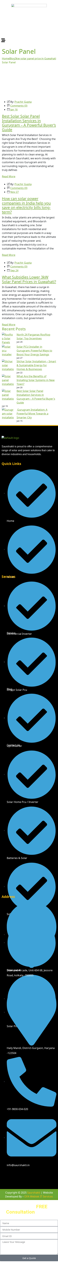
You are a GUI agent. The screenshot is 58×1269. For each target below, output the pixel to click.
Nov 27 (14, 192)
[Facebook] (6, 1174)
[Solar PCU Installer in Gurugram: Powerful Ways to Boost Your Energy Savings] (8, 351)
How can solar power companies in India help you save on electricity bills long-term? (26, 205)
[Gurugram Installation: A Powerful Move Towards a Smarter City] (8, 414)
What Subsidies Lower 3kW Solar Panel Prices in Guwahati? (29, 279)
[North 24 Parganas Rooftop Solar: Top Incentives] (8, 339)
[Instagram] (15, 1174)
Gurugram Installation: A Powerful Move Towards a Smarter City (32, 413)
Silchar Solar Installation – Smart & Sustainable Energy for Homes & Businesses (36, 365)
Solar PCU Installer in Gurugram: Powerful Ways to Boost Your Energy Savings (34, 350)
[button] (29, 40)
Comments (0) (18, 105)
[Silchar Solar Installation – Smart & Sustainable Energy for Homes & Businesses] (8, 365)
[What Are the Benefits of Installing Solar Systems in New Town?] (8, 380)
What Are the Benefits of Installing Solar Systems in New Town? (36, 380)
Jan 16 (14, 109)
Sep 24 (14, 270)
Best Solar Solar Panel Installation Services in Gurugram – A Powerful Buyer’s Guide (29, 123)
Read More (8, 176)
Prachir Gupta (23, 102)
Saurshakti (34, 1192)
